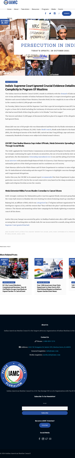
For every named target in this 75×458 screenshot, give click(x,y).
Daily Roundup (11, 82)
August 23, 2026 (39, 262)
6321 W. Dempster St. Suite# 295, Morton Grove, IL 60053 (49, 347)
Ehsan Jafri (48, 231)
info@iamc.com (52, 351)
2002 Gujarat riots (12, 231)
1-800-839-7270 (49, 341)
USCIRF (13, 234)
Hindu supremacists (60, 231)
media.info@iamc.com (51, 355)
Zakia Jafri (21, 234)
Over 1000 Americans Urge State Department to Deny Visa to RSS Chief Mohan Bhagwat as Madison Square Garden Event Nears (49, 288)
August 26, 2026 (4, 262)
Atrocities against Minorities (31, 231)
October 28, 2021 (5, 22)
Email (44, 403)
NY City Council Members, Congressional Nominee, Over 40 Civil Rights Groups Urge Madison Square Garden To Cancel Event (15, 288)
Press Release (9, 282)
